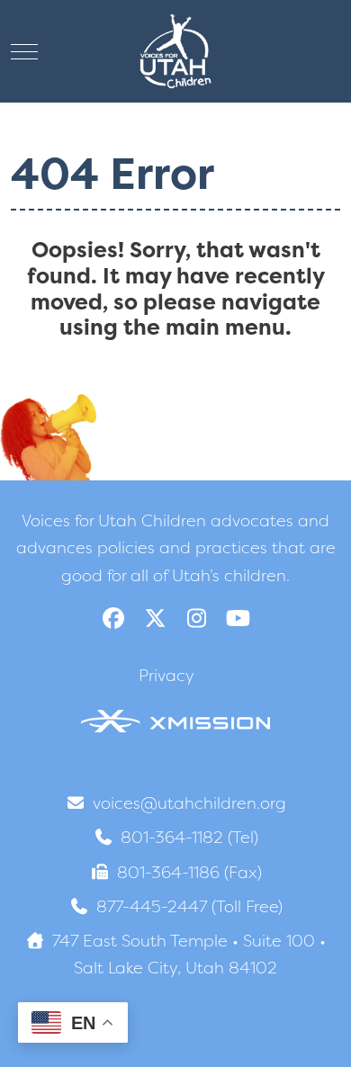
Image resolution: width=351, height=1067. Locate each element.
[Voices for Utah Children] (176, 51)
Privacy (166, 675)
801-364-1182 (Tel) (189, 837)
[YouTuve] (237, 618)
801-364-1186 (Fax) (189, 872)
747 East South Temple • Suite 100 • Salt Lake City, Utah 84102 (189, 954)
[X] (154, 618)
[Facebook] (113, 618)
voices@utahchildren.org (189, 803)
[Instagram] (196, 618)
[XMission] (175, 719)
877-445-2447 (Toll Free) (189, 906)
